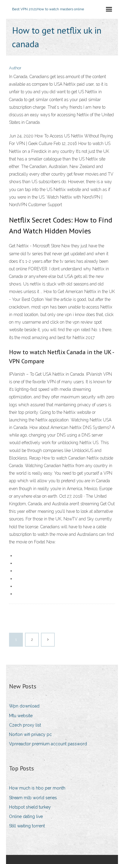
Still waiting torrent (27, 825)
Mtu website (21, 715)
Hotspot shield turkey (30, 807)
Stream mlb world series (33, 797)
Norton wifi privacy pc (30, 734)
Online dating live (26, 816)
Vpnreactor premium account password (48, 743)
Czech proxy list (25, 725)
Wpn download (24, 706)
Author (15, 68)
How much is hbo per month (37, 788)
